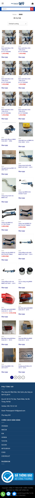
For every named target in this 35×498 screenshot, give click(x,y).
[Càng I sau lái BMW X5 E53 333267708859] (26, 213)
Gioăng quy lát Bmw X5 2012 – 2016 (25, 367)
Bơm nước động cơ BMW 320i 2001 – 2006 (8, 140)
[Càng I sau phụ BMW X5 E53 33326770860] (9, 242)
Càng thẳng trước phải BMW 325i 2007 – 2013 (25, 253)
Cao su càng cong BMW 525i (25, 282)
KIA (2, 433)
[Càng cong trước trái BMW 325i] (9, 185)
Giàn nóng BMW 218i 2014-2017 (7, 367)
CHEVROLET (5, 456)
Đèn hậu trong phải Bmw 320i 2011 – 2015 (8, 339)
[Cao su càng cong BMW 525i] (26, 271)
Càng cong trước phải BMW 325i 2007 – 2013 (25, 166)
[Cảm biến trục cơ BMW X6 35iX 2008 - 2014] (26, 129)
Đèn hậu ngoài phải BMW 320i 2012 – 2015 (8, 310)
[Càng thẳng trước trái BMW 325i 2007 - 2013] (9, 271)
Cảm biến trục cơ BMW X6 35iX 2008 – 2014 (26, 141)
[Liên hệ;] (2, 494)
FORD (3, 452)
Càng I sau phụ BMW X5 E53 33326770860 (8, 253)
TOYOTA (4, 441)
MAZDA (4, 430)
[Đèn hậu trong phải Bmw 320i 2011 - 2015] (9, 327)
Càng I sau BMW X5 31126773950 (7, 223)
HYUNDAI (4, 426)
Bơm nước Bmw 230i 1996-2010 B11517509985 (24, 49)
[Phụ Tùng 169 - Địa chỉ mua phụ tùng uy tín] (17, 3)
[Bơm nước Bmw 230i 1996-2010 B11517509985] (26, 37)
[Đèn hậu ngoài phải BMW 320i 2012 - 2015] (9, 298)
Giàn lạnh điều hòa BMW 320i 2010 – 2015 (25, 339)
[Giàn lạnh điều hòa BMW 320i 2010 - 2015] (26, 327)
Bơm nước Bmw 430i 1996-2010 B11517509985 (7, 111)
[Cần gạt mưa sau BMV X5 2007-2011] (9, 157)
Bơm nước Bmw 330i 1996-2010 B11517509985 (24, 80)
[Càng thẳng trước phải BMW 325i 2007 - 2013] (26, 242)
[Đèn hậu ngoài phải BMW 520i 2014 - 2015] (26, 297)
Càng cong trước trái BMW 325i (7, 196)
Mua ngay (4, 57)
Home (14, 14)
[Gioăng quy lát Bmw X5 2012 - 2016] (26, 355)
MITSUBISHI (5, 448)
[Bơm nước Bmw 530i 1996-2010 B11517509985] (26, 99)
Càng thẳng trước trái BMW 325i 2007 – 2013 (8, 282)
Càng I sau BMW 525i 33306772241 (24, 192)
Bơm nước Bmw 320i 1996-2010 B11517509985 (7, 80)
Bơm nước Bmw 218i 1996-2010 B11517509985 (7, 49)
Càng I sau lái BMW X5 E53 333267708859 (24, 224)
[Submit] (32, 9)
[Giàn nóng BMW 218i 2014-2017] (9, 355)
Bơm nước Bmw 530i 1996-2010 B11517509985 (24, 111)
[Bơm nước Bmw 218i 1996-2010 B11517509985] (9, 37)
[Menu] (2, 3)
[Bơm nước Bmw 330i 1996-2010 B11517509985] (26, 68)
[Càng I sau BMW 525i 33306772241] (26, 183)
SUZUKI (4, 445)
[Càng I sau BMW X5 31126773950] (9, 212)
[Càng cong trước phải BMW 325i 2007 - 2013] (26, 156)
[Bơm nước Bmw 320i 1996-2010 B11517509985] (9, 68)
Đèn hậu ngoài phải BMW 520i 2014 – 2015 (25, 308)
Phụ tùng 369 (5, 415)
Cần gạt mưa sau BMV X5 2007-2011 (8, 169)
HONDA (4, 437)
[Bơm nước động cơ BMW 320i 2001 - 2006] (9, 128)
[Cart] (33, 3)
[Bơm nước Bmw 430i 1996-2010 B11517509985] (9, 99)
